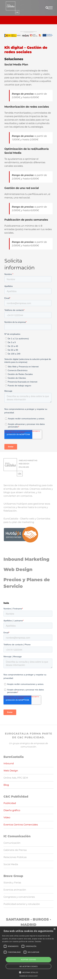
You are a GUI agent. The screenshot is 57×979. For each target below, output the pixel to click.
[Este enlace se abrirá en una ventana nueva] (12, 7)
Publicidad (10, 803)
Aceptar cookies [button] (28, 959)
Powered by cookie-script (28, 976)
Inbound (9, 763)
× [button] (54, 929)
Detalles (38, 941)
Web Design (18, 569)
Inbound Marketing (26, 559)
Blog (6, 785)
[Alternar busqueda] (47, 7)
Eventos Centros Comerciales (21, 824)
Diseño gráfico (12, 810)
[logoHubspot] (21, 527)
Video (7, 817)
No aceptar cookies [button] (28, 966)
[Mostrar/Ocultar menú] (50, 7)
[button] (28, 972)
